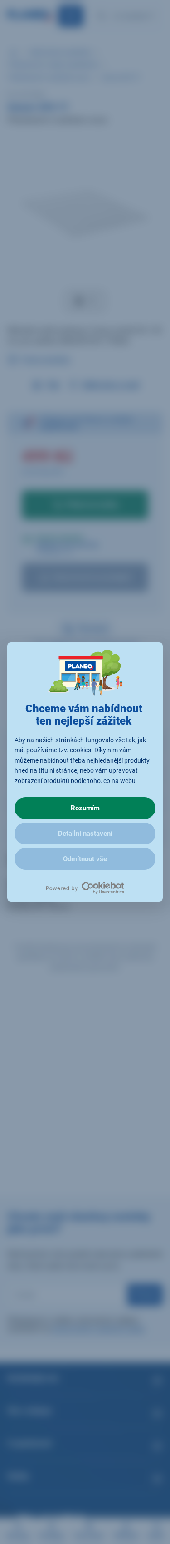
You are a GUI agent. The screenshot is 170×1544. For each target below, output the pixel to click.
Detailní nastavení (85, 833)
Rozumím (85, 808)
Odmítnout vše (85, 859)
